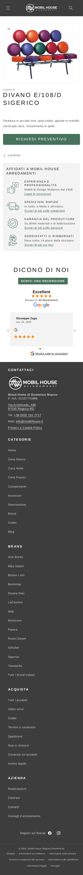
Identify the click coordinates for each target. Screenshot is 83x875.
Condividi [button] (14, 155)
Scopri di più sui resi (38, 244)
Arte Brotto (15, 557)
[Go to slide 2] (40, 348)
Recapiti (55, 866)
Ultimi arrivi (16, 709)
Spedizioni (15, 736)
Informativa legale (37, 866)
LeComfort (15, 602)
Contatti (13, 807)
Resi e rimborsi (18, 745)
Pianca (13, 629)
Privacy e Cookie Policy (25, 427)
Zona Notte (16, 468)
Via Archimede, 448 (22, 405)
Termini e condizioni (22, 727)
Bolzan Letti (16, 575)
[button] (8, 8)
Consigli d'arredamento (24, 816)
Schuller (13, 647)
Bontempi (14, 584)
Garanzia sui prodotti (22, 754)
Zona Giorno (17, 459)
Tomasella (15, 665)
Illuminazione (17, 504)
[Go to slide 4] (46, 348)
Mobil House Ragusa (39, 848)
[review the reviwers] (16, 330)
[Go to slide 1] (36, 348)
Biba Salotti (16, 566)
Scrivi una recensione (43, 281)
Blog (11, 531)
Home (12, 450)
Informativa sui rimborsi (32, 853)
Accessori (14, 495)
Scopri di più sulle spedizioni (44, 210)
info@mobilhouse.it (29, 421)
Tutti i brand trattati (21, 674)
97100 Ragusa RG (21, 408)
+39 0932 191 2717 (27, 415)
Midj (11, 611)
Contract (14, 797)
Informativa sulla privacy (62, 853)
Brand (12, 513)
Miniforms (15, 620)
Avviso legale (17, 763)
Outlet (12, 522)
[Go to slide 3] (43, 348)
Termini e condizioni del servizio (26, 859)
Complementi (17, 486)
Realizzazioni (17, 788)
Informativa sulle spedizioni (63, 859)
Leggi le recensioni (37, 194)
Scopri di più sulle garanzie (43, 227)
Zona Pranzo (17, 477)
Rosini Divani (17, 638)
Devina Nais (16, 593)
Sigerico (13, 656)
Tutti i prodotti (17, 700)
